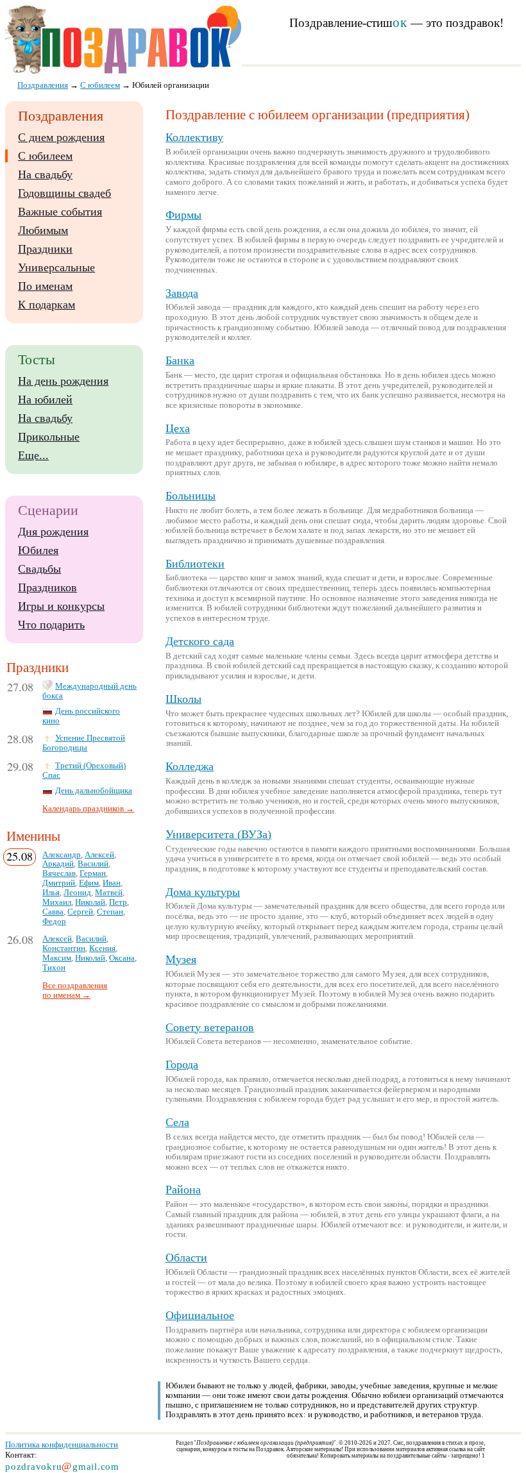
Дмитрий (58, 883)
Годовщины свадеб (64, 193)
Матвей (109, 892)
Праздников (47, 587)
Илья (51, 892)
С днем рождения (61, 137)
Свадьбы (39, 568)
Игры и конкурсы (61, 606)
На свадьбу (45, 174)
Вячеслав (59, 873)
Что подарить (51, 624)
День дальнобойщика (93, 790)
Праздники (45, 248)
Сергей (80, 911)
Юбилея (38, 550)
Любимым (43, 230)
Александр (61, 854)
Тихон (53, 967)
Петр (118, 902)
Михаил (56, 902)
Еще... (33, 455)
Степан (110, 911)
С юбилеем (45, 155)
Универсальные (56, 267)
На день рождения (63, 381)
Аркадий (58, 863)
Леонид (77, 892)
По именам (45, 286)
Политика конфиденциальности (61, 1444)
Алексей (99, 854)
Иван (112, 883)
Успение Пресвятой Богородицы (83, 743)
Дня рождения (53, 531)
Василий (93, 863)
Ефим (89, 883)
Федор (54, 921)
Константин (63, 948)
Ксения (102, 948)
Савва (53, 911)
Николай (90, 902)
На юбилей (45, 399)
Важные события (60, 211)
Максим (56, 958)
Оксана (122, 958)
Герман (93, 873)
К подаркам (46, 304)
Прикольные (49, 436)
